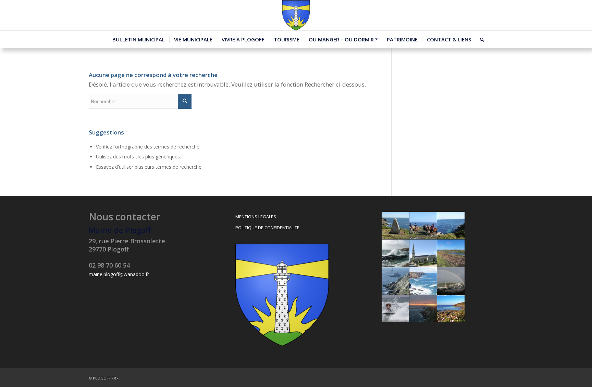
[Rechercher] (480, 39)
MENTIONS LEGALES (255, 217)
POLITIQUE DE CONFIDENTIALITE (267, 227)
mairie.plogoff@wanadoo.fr (119, 274)
